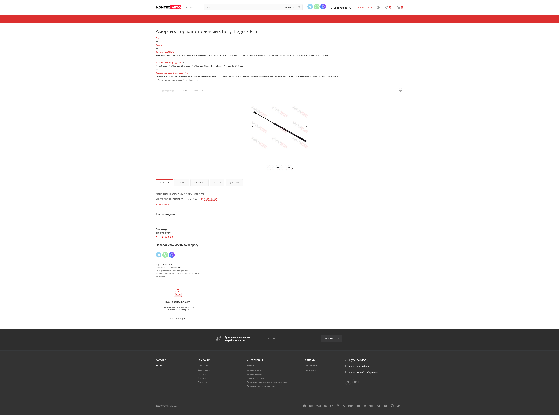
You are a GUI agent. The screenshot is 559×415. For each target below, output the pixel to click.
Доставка (234, 183)
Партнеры (202, 382)
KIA (259, 55)
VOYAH (304, 55)
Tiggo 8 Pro (180, 66)
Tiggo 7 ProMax (169, 66)
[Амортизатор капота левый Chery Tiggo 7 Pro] (279, 126)
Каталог (161, 360)
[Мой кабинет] (378, 8)
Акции (160, 365)
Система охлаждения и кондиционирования (228, 76)
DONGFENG (238, 55)
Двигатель (160, 76)
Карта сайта (310, 369)
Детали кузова (273, 76)
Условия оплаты (254, 369)
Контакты (202, 378)
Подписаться (332, 338)
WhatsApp (355, 382)
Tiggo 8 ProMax (192, 66)
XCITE (321, 55)
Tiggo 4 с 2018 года (235, 66)
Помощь (310, 360)
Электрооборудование (327, 76)
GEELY (164, 55)
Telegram (348, 382)
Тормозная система (302, 76)
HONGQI (204, 55)
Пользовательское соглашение (261, 386)
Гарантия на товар (255, 378)
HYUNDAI (254, 55)
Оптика (314, 76)
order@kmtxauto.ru (359, 365)
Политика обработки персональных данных (267, 382)
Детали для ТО (286, 76)
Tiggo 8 (214, 66)
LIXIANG (297, 55)
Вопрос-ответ (311, 365)
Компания (204, 360)
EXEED (158, 55)
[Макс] (323, 6)
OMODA (183, 55)
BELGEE (310, 55)
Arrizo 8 (159, 66)
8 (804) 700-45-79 (341, 7)
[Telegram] (310, 6)
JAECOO (211, 55)
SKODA (264, 55)
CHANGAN (228, 55)
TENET (326, 55)
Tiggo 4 (202, 66)
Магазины (251, 365)
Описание (164, 183)
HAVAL (170, 55)
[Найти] (299, 7)
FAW (198, 55)
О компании (203, 365)
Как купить (199, 183)
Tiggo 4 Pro (222, 66)
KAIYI (177, 55)
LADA (316, 55)
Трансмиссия (171, 76)
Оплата (217, 183)
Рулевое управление (257, 76)
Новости (202, 374)
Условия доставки (255, 374)
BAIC (194, 55)
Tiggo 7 (208, 66)
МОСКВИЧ (219, 55)
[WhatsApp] (317, 6)
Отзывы (181, 183)
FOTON (291, 55)
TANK (189, 55)
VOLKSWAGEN (273, 55)
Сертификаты (204, 369)
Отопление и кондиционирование (192, 76)
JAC (174, 55)
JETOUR (246, 55)
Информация (255, 360)
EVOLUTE (284, 55)
